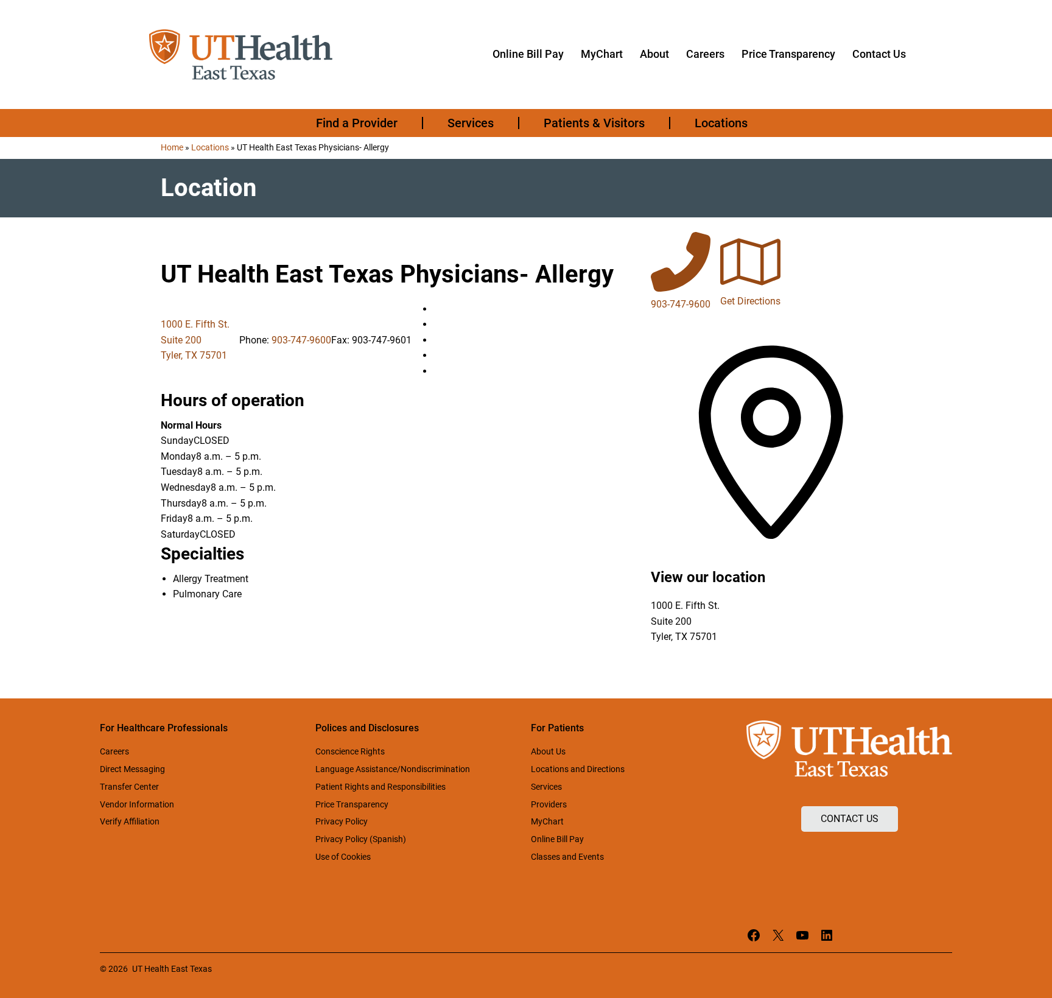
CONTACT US (849, 818)
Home (172, 147)
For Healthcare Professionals (164, 728)
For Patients (557, 728)
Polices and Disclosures (367, 728)
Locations (210, 147)
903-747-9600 (301, 340)
